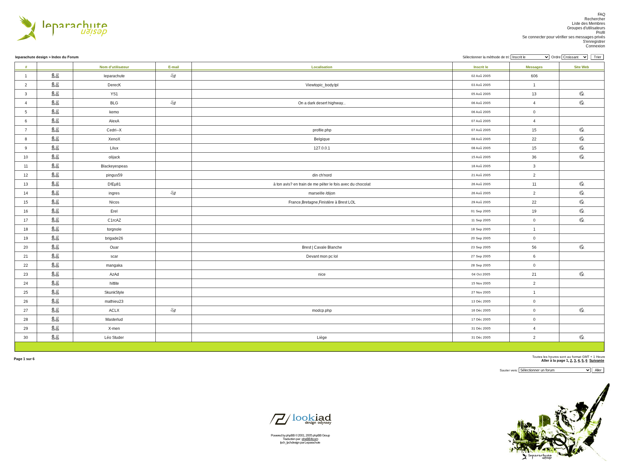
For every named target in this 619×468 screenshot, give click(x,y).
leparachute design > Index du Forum (47, 57)
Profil (599, 32)
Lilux (114, 148)
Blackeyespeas (114, 166)
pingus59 (114, 175)
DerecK (114, 85)
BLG (114, 103)
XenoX (114, 139)
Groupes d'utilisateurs (585, 28)
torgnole (114, 229)
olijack (114, 157)
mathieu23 (114, 301)
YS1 (114, 94)
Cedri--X (114, 130)
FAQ (600, 14)
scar (114, 256)
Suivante (596, 360)
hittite (114, 283)
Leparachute (312, 442)
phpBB (290, 435)
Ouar (114, 247)
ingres (114, 193)
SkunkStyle (114, 292)
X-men (114, 328)
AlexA (114, 121)
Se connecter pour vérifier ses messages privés (562, 37)
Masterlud (114, 319)
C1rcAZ (114, 220)
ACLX (114, 310)
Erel (114, 211)
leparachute (114, 76)
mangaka (114, 265)
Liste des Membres (587, 23)
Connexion (594, 46)
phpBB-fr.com (310, 439)
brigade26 (114, 238)
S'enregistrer (593, 41)
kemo (114, 112)
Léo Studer (114, 337)
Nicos (114, 202)
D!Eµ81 (114, 184)
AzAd (114, 274)
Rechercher (594, 19)
